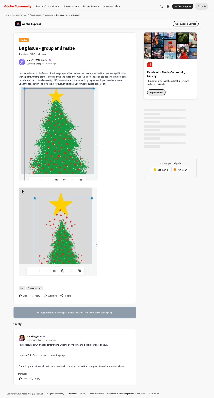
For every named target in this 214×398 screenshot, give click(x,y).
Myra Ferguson (34, 336)
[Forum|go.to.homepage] (18, 6)
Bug (22, 288)
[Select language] (168, 6)
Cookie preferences (96, 393)
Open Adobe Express (185, 23)
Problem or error (35, 288)
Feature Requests (91, 6)
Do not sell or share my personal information (126, 393)
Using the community (55, 393)
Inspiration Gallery (111, 6)
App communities (19, 15)
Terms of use (72, 393)
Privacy (83, 393)
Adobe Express (36, 15)
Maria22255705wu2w (37, 60)
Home (6, 15)
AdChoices (154, 393)
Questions (49, 15)
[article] (74, 358)
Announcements (71, 6)
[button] (182, 6)
